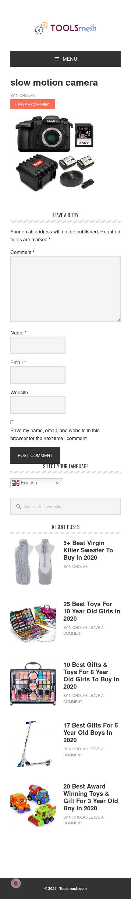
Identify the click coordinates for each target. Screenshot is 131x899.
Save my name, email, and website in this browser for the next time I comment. (55, 434)
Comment (22, 252)
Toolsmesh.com (73, 888)
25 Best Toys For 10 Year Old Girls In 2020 (91, 611)
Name (18, 332)
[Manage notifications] (16, 883)
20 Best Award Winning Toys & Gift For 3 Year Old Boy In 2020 (90, 797)
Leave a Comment (32, 104)
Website (19, 392)
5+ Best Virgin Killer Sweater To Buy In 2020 (88, 549)
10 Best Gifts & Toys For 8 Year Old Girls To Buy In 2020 (91, 675)
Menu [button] (70, 58)
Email (18, 362)
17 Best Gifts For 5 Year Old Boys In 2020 (90, 732)
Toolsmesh (65, 28)
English (28, 482)
